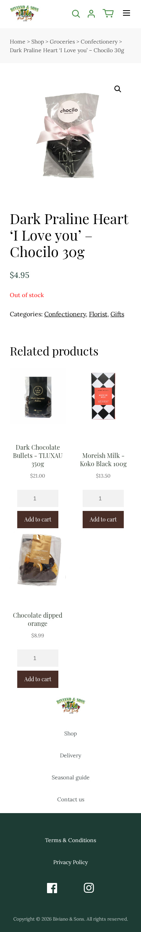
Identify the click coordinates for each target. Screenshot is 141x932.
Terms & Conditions (70, 840)
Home (17, 41)
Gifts (117, 314)
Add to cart (37, 519)
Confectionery (99, 41)
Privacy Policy (70, 862)
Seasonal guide (71, 777)
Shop (37, 41)
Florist (98, 314)
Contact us (70, 799)
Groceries (62, 41)
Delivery (70, 755)
